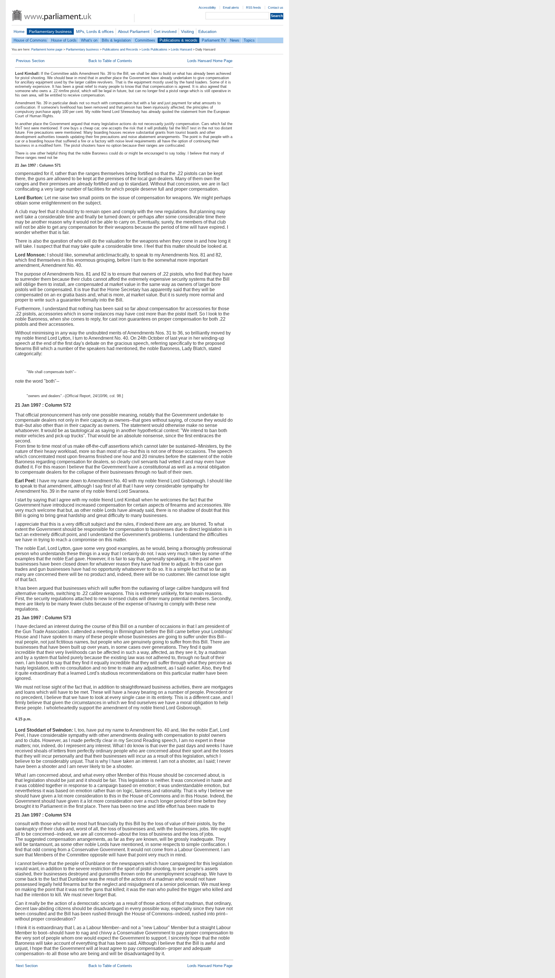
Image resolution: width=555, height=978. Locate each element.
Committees (145, 40)
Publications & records (178, 40)
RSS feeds (253, 7)
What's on (89, 40)
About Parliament (133, 31)
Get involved (165, 31)
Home (19, 31)
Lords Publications (154, 49)
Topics (249, 40)
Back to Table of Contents (110, 61)
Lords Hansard (181, 49)
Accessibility (207, 7)
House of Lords (64, 40)
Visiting (187, 31)
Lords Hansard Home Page (209, 61)
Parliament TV (214, 40)
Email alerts (231, 7)
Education (207, 31)
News (234, 40)
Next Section (27, 966)
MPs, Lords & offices (95, 31)
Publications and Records (120, 49)
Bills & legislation (116, 40)
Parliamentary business (50, 31)
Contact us (275, 7)
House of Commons (30, 40)
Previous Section (30, 61)
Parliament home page (46, 49)
